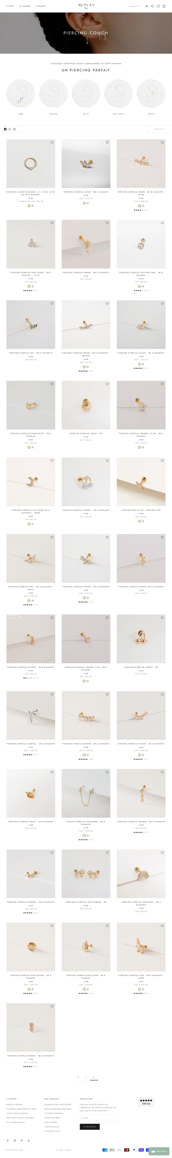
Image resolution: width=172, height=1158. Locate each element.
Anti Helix (118, 114)
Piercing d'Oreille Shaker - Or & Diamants (30, 667)
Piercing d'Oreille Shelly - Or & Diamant (30, 821)
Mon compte (50, 1122)
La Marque (25, 6)
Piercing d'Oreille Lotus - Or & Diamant (86, 192)
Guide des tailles (52, 1117)
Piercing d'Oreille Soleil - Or (86, 433)
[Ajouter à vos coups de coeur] (52, 142)
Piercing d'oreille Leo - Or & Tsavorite (31, 353)
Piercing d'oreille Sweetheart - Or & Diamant (30, 434)
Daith (151, 114)
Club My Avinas (51, 1126)
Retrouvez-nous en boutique (20, 1117)
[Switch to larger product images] (5, 129)
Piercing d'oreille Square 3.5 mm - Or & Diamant (141, 434)
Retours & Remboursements (57, 1109)
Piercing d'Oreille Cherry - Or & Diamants (86, 510)
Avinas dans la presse (17, 1113)
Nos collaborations (15, 1122)
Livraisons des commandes (57, 1104)
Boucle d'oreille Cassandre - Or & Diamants (86, 823)
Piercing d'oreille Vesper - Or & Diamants (86, 587)
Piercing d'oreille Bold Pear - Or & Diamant (86, 976)
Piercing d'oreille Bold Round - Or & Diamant (30, 976)
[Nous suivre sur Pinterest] (21, 1140)
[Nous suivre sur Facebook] (7, 1140)
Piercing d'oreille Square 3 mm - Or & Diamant (86, 668)
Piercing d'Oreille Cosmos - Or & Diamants (31, 902)
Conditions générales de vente (21, 1109)
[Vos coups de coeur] (158, 6)
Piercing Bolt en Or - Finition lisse (141, 510)
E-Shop (10, 6)
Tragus (53, 114)
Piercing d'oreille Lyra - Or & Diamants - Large (141, 976)
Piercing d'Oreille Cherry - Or (141, 667)
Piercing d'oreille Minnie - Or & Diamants (31, 1056)
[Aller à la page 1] (78, 1077)
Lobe (20, 114)
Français (133, 6)
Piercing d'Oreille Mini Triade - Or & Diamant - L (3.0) (30, 273)
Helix (86, 114)
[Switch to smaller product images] (10, 129)
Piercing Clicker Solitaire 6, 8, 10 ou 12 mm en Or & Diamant (30, 193)
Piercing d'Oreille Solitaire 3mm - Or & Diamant (141, 273)
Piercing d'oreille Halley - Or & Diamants (141, 353)
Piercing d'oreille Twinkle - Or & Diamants (141, 821)
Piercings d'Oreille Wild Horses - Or (86, 902)
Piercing (40, 6)
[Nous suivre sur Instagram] (14, 1140)
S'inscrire (90, 1127)
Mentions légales (14, 1104)
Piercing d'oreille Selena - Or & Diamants (141, 744)
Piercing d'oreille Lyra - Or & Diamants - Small (31, 588)
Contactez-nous (52, 1131)
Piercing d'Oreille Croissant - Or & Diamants (141, 903)
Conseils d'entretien (53, 1113)
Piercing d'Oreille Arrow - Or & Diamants (86, 272)
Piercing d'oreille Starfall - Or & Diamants (31, 744)
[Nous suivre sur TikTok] (28, 1140)
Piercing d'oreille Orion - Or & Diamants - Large (141, 193)
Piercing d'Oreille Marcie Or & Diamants (141, 587)
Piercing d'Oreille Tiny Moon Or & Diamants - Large (31, 511)
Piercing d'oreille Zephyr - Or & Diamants (86, 744)
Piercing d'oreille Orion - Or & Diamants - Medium (86, 354)
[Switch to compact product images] (14, 129)
